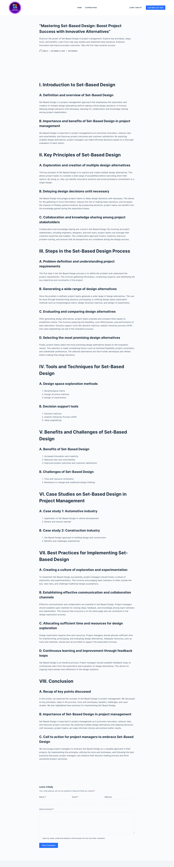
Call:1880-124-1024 (155, 8)
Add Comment (46, 809)
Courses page (91, 8)
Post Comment (48, 845)
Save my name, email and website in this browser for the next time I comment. (74, 838)
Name (42, 797)
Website (108, 797)
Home (79, 8)
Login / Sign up (135, 8)
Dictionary (73, 51)
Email (75, 797)
